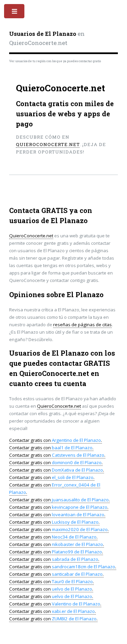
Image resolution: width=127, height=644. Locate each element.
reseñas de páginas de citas (82, 324)
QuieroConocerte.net (48, 144)
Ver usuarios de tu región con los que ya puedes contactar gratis (55, 61)
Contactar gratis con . (55, 440)
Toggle (14, 12)
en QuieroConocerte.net (47, 38)
